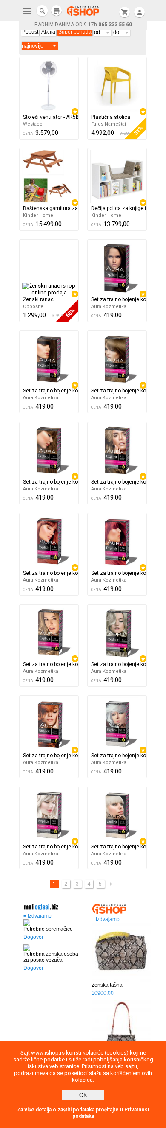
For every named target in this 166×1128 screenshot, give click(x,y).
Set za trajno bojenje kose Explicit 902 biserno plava (50, 847)
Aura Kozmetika (108, 306)
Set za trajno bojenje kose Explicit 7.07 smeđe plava (50, 482)
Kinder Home (38, 215)
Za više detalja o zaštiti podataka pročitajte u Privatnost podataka (83, 1113)
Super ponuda (75, 32)
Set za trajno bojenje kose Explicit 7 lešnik (118, 391)
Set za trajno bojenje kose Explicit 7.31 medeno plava (118, 482)
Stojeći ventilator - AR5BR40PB (50, 117)
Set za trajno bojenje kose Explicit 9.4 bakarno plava (50, 756)
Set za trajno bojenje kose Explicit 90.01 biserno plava (118, 756)
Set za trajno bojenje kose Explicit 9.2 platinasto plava (118, 664)
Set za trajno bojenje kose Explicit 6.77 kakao (50, 391)
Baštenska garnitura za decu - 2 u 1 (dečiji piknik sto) (50, 208)
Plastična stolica (110, 117)
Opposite (33, 306)
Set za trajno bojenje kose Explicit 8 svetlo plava (50, 664)
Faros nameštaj (108, 124)
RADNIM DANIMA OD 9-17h (83, 25)
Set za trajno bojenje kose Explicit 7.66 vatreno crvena (118, 573)
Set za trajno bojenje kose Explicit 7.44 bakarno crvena (50, 573)
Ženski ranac (38, 299)
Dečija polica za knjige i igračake (118, 208)
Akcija (48, 32)
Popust (30, 32)
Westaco (33, 124)
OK (83, 1095)
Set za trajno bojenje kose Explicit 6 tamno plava (118, 299)
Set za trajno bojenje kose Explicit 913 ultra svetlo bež (118, 847)
